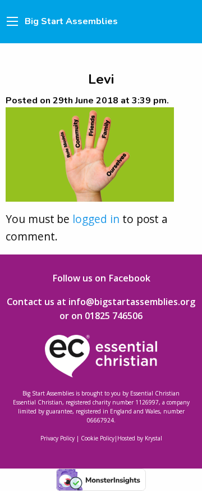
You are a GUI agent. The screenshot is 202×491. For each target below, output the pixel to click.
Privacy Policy (57, 438)
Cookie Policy (97, 438)
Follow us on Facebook (101, 278)
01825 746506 (114, 316)
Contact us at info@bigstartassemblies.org (101, 301)
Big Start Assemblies (71, 21)
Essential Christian (155, 393)
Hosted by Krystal (139, 438)
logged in (95, 218)
